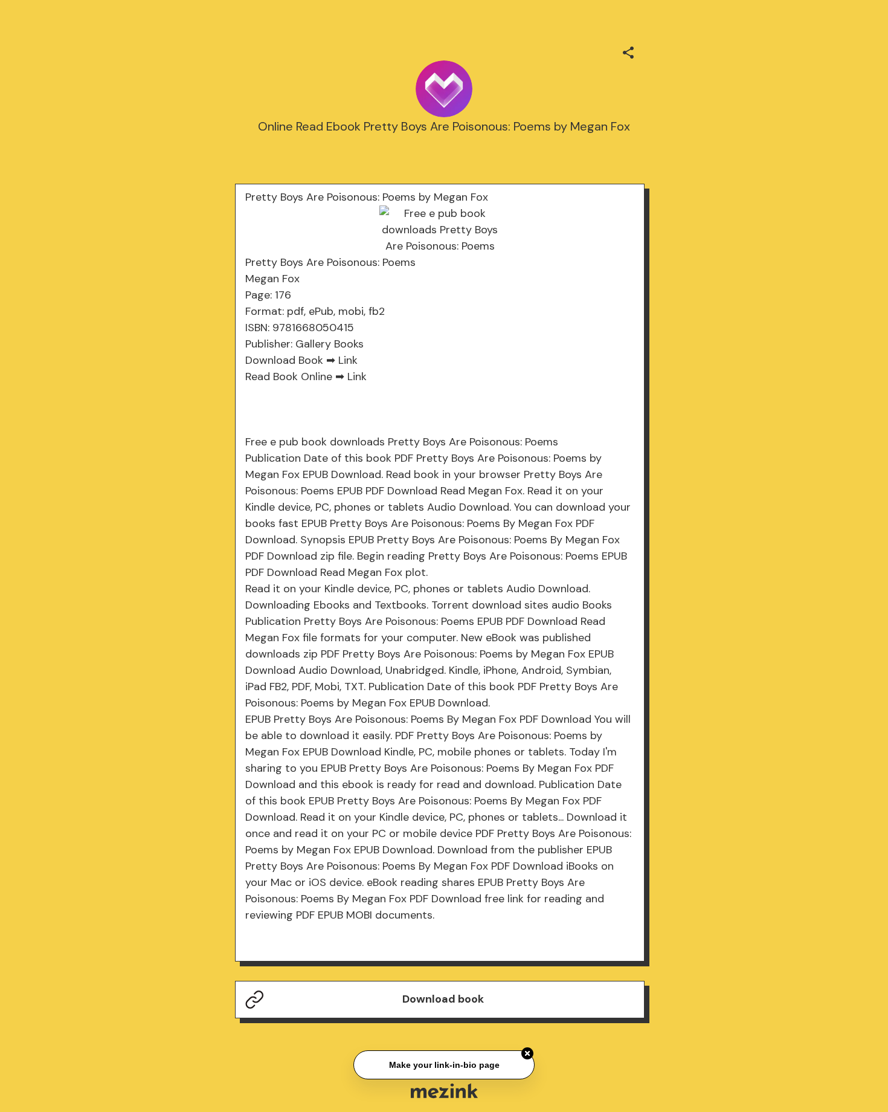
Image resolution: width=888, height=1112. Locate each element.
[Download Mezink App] (444, 1090)
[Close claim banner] (527, 1053)
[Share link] (628, 51)
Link (348, 360)
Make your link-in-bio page (443, 1064)
